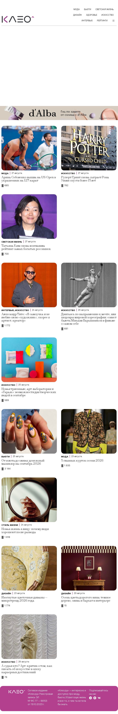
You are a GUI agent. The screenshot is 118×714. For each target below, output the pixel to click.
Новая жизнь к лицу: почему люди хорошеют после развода (25, 530)
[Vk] (99, 697)
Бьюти (5, 456)
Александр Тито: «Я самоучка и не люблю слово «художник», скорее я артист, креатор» (25, 317)
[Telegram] (90, 697)
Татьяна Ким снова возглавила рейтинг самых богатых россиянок (26, 247)
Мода (4, 173)
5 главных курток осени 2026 (82, 461)
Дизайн (6, 593)
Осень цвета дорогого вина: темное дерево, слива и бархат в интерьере (86, 599)
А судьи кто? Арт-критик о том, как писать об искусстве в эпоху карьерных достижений (26, 669)
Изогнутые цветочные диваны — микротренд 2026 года (24, 599)
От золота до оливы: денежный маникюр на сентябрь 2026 (22, 462)
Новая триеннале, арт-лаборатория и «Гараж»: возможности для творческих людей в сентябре (28, 392)
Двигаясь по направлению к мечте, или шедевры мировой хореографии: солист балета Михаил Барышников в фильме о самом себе (88, 319)
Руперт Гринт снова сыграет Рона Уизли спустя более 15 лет (85, 178)
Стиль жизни (9, 525)
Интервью (7, 310)
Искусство (68, 173)
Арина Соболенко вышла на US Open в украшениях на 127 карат (28, 178)
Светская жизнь (11, 242)
